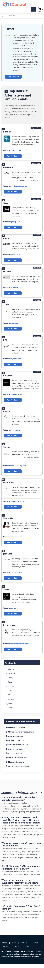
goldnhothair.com (18, 501)
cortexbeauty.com (18, 465)
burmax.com (16, 150)
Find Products (13, 77)
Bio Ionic (7, 375)
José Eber (7, 553)
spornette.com (17, 537)
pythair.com (16, 359)
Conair (6, 238)
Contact (17, 946)
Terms (35, 942)
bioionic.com (16, 394)
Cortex (6, 447)
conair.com (15, 254)
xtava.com (15, 323)
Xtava (6, 304)
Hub (14, 942)
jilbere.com (15, 430)
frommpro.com (17, 287)
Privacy (24, 942)
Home (4, 16)
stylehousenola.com (19, 644)
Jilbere (6, 411)
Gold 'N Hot (9, 482)
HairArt (9, 28)
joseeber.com (16, 572)
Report (28, 946)
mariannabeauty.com (19, 186)
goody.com (15, 222)
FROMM (7, 271)
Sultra (6, 589)
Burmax (7, 131)
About (5, 946)
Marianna (8, 167)
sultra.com (15, 608)
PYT (5, 340)
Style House (9, 625)
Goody (6, 203)
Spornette (8, 518)
